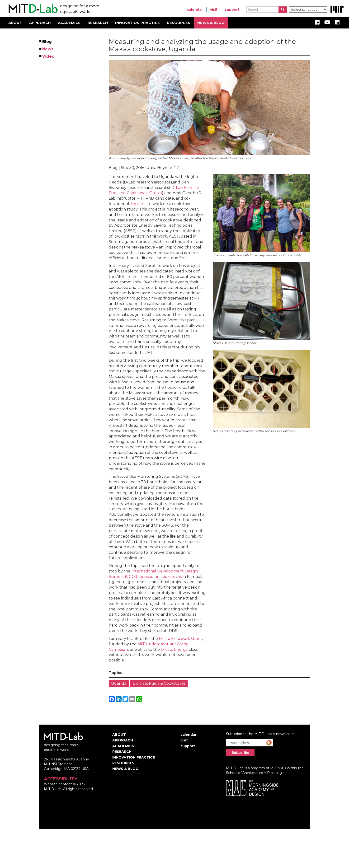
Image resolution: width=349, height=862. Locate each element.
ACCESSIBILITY (60, 779)
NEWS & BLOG (210, 22)
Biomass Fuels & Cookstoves (159, 683)
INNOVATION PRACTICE (137, 22)
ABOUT (15, 22)
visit (213, 9)
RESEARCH (98, 22)
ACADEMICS (69, 22)
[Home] (32, 8)
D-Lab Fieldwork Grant (180, 638)
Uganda (118, 683)
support (232, 9)
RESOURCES (178, 22)
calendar (195, 9)
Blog (47, 41)
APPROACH (40, 22)
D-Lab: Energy (174, 649)
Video (48, 56)
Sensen (137, 203)
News (48, 49)
